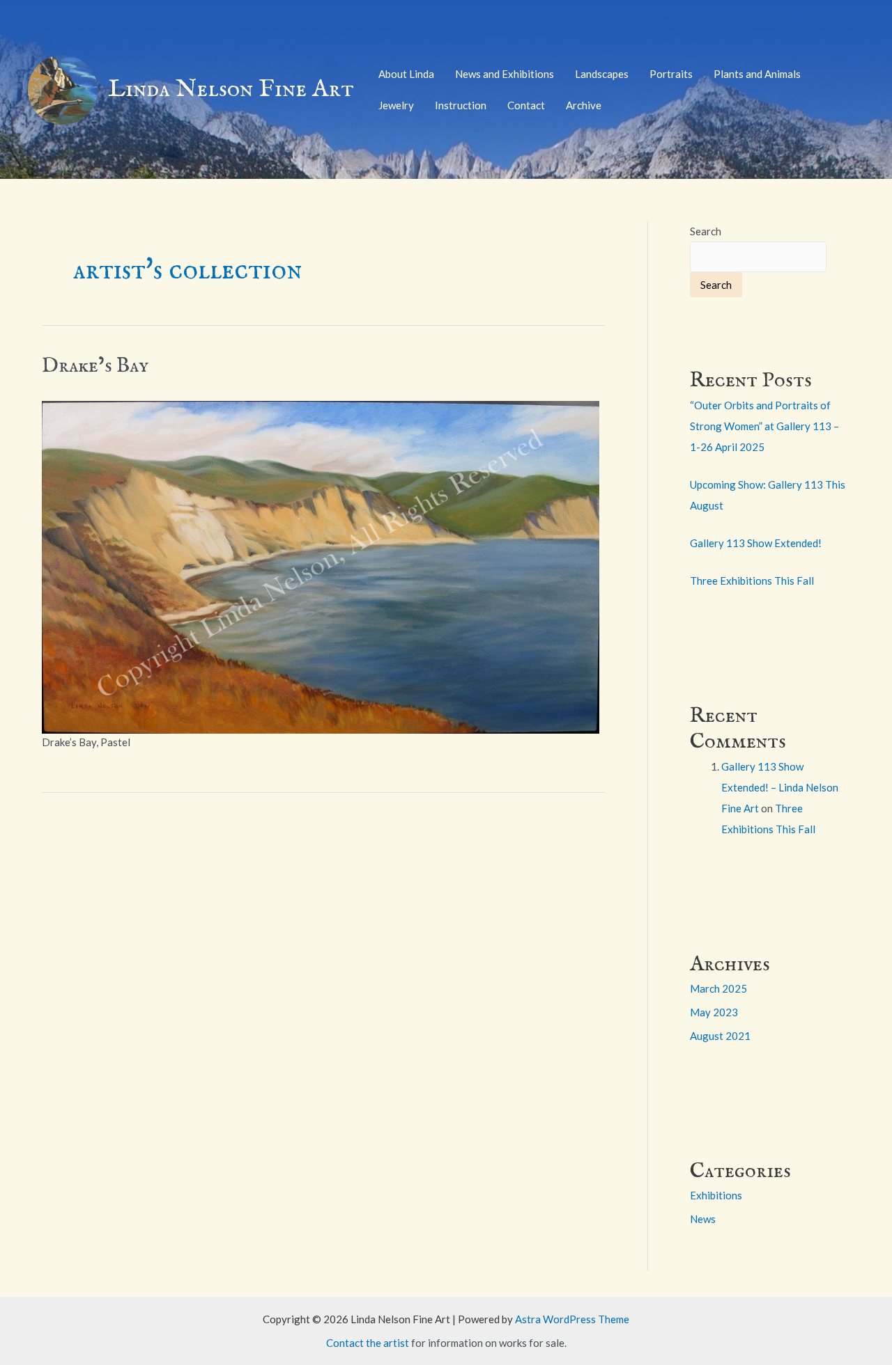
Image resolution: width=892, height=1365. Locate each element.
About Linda (406, 74)
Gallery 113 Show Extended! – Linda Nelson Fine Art (779, 787)
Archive (583, 105)
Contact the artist (367, 1342)
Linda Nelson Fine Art (231, 89)
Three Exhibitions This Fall (752, 580)
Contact (526, 105)
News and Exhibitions (504, 74)
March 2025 (718, 988)
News (703, 1219)
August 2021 (720, 1035)
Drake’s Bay (95, 366)
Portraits (671, 74)
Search (705, 231)
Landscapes (602, 74)
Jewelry (396, 105)
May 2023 (714, 1012)
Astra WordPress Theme (572, 1319)
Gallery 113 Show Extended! (756, 543)
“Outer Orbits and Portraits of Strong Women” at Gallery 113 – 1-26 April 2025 (764, 426)
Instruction (460, 105)
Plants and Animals (757, 74)
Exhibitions (716, 1195)
